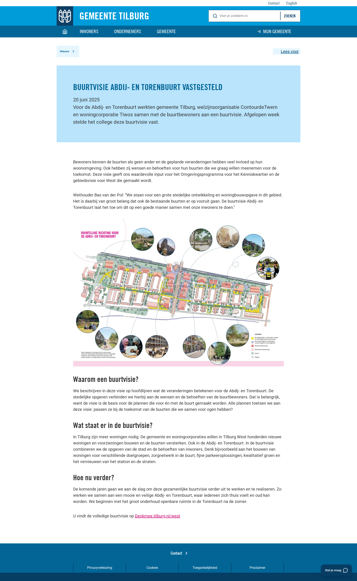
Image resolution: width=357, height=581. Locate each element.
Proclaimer (257, 568)
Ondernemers (127, 31)
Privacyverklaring (99, 568)
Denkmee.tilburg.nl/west (157, 515)
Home (65, 31)
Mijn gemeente (277, 31)
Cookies (152, 568)
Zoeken (289, 15)
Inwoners (89, 31)
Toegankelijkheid (205, 568)
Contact (176, 553)
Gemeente (166, 31)
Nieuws (64, 51)
